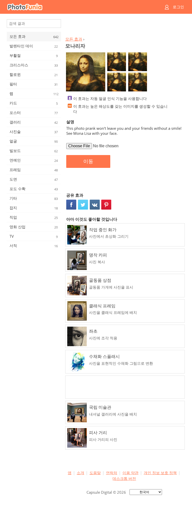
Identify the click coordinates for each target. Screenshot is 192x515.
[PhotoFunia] (76, 7)
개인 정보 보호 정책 (160, 472)
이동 (88, 161)
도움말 (95, 472)
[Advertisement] (124, 26)
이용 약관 (130, 472)
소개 (80, 472)
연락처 (111, 472)
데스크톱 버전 (124, 478)
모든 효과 (73, 39)
